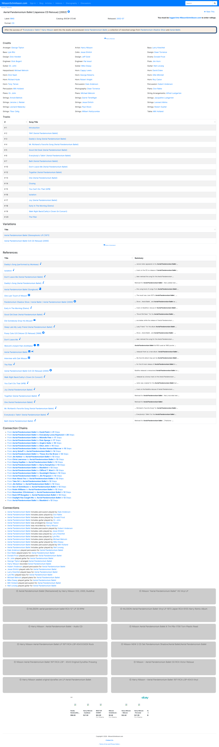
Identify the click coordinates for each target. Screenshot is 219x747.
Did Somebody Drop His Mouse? (18, 321)
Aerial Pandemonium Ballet (95, 30)
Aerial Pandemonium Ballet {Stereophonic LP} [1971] (26, 235)
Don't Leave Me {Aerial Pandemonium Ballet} (48, 167)
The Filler (33, 217)
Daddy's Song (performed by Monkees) (21, 264)
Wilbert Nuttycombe (91, 111)
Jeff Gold (86, 57)
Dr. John (12, 66)
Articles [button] (48, 3)
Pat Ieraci (88, 61)
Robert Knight (86, 79)
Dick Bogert (16, 61)
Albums (9, 7)
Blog (41, 3)
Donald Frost (159, 57)
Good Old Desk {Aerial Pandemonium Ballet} (48, 150)
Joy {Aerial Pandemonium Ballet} (43, 200)
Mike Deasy (86, 66)
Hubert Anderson (165, 84)
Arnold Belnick (16, 98)
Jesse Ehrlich (86, 52)
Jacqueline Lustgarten (164, 98)
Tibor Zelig (14, 111)
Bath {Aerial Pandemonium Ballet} (43, 161)
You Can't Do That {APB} (39, 189)
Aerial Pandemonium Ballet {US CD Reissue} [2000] (26, 241)
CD (13, 23)
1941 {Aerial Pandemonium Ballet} (43, 133)
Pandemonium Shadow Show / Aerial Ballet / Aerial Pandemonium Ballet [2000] (38, 302)
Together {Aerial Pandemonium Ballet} (45, 172)
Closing (32, 183)
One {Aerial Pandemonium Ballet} (43, 178)
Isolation (32, 194)
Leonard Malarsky (17, 107)
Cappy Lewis (85, 70)
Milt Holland (18, 88)
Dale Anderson (91, 84)
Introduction (34, 128)
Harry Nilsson (47, 30)
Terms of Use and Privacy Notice (109, 744)
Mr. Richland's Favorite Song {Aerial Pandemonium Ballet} (53, 144)
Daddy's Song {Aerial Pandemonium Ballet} (47, 139)
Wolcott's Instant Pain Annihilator (18, 346)
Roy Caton (157, 79)
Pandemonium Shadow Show (153, 30)
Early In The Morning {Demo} (41, 206)
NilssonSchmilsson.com (14, 3)
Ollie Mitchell (158, 75)
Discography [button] (71, 3)
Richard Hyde (14, 79)
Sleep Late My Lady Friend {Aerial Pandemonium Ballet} (28, 327)
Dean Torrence (160, 52)
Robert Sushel (160, 107)
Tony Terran (13, 84)
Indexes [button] (59, 3)
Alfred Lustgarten (173, 93)
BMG (12, 18)
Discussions (86, 3)
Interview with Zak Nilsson (15, 358)
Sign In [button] (33, 3)
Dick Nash (12, 75)
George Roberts (87, 75)
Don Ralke (157, 88)
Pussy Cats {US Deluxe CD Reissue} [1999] (22, 333)
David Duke (158, 70)
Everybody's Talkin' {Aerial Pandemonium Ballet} (50, 155)
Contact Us (109, 740)
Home (3, 7)
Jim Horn (156, 61)
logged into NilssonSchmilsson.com (185, 18)
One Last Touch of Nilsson (15, 296)
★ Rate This (209, 11)
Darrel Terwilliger (89, 98)
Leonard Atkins (160, 102)
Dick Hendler (15, 57)
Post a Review (109, 39)
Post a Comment (110, 245)
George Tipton (17, 47)
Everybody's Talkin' (31, 30)
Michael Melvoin (21, 70)
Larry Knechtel (158, 47)
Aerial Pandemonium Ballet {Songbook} (21, 289)
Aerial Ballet (175, 30)
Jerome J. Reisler (17, 102)
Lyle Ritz (11, 52)
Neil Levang (159, 66)
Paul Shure (86, 107)
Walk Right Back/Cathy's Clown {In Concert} (48, 211)
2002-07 (120, 18)
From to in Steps (33, 432)
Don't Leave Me (11, 339)
